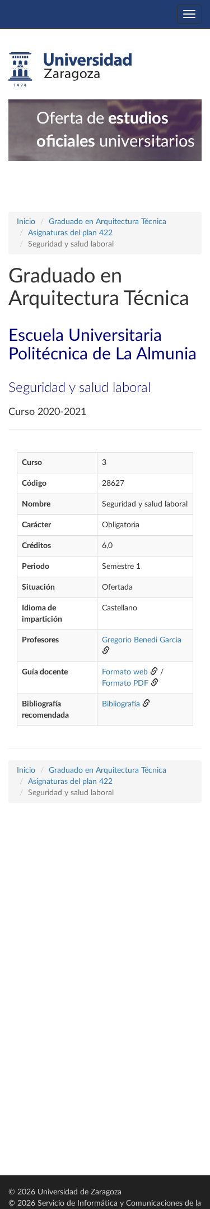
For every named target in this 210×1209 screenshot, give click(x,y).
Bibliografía (121, 704)
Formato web (125, 672)
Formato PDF (125, 683)
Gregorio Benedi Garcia (141, 640)
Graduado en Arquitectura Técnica (107, 222)
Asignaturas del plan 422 (70, 233)
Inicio (26, 222)
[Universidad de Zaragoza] (70, 69)
